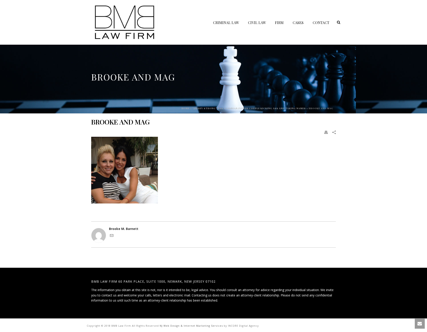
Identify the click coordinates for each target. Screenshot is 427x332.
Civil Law (257, 22)
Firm (279, 22)
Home (185, 108)
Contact (321, 22)
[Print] (326, 132)
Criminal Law (226, 22)
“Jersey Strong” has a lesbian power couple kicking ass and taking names (249, 108)
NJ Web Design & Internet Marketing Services (191, 325)
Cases (298, 22)
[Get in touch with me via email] (111, 236)
